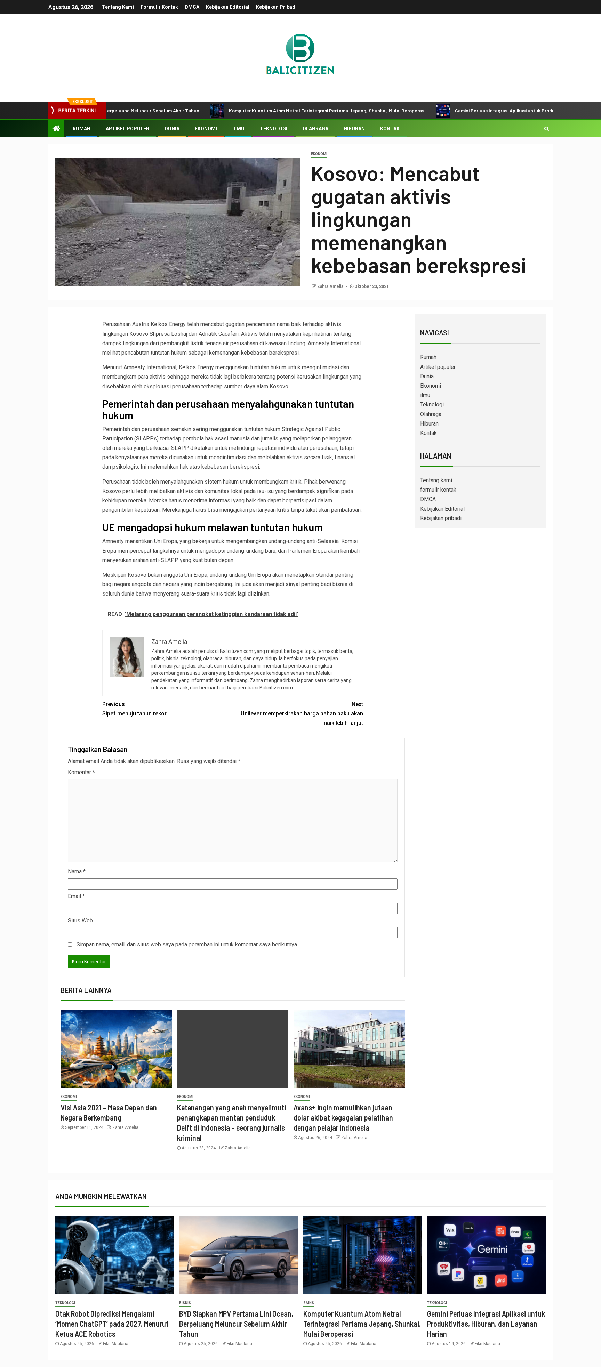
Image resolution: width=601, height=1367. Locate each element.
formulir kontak (159, 7)
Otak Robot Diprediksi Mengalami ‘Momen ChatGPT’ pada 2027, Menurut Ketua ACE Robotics (112, 1323)
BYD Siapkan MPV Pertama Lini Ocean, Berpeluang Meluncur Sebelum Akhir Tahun (236, 1323)
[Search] (546, 128)
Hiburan (354, 128)
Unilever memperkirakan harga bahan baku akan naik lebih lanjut (302, 713)
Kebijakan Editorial (227, 7)
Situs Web (80, 920)
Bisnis (185, 1303)
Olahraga (315, 128)
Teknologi (273, 128)
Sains (308, 1303)
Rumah (81, 128)
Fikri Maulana (115, 1343)
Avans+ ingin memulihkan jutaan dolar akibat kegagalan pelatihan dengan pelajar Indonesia (343, 1117)
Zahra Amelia (330, 286)
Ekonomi (206, 128)
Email (76, 896)
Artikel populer (127, 128)
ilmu (238, 128)
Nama (77, 871)
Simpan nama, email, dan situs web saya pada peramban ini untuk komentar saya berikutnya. (187, 944)
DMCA (192, 7)
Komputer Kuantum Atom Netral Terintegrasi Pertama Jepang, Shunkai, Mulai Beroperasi (279, 110)
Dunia (172, 128)
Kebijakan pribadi (276, 7)
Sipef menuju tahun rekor (134, 709)
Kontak (390, 128)
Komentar (81, 772)
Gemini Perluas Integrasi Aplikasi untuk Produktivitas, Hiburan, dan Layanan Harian (498, 110)
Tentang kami (118, 7)
